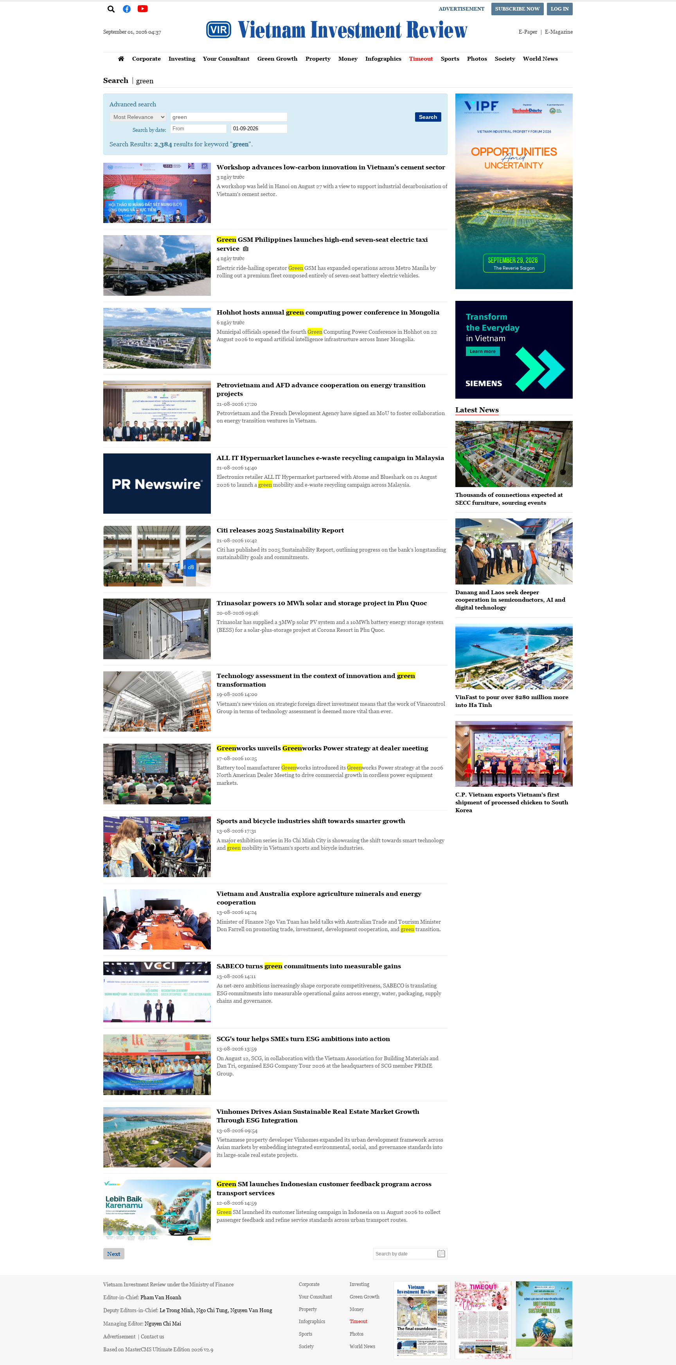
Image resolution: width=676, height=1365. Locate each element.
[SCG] (157, 1064)
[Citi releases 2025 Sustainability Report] (157, 556)
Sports (450, 58)
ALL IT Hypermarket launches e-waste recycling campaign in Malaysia (330, 457)
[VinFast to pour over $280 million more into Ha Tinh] (514, 657)
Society (505, 58)
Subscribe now (517, 9)
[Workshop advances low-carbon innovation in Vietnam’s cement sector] (157, 193)
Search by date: (149, 129)
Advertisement (461, 9)
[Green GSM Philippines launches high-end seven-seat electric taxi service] (157, 265)
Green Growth (277, 58)
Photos (477, 58)
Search (115, 80)
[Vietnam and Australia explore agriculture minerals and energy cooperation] (157, 919)
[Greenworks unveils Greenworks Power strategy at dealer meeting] (157, 774)
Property (318, 58)
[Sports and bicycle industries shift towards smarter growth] (157, 846)
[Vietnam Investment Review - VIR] (338, 49)
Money (348, 58)
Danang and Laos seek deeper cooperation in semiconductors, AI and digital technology (510, 600)
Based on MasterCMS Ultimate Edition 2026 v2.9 (158, 1349)
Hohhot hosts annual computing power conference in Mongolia (328, 312)
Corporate (146, 58)
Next (113, 1253)
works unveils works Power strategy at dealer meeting (322, 748)
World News (540, 58)
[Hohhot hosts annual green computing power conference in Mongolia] (157, 338)
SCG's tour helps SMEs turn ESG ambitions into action (303, 1038)
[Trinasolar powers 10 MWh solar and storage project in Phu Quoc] (157, 629)
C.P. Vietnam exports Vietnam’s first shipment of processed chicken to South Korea (511, 802)
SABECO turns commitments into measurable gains (309, 965)
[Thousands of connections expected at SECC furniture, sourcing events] (514, 454)
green (145, 80)
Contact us (152, 1336)
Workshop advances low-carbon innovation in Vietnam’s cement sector (331, 167)
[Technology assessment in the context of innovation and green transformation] (157, 701)
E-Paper (528, 31)
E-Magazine (559, 31)
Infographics (383, 58)
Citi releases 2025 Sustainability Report (280, 530)
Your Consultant (226, 58)
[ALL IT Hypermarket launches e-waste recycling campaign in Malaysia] (157, 483)
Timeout (421, 58)
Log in (560, 9)
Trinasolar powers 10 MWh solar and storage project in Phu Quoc (322, 602)
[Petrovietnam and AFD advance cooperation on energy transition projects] (157, 411)
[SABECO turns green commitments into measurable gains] (157, 992)
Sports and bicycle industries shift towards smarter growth (311, 820)
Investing (182, 58)
